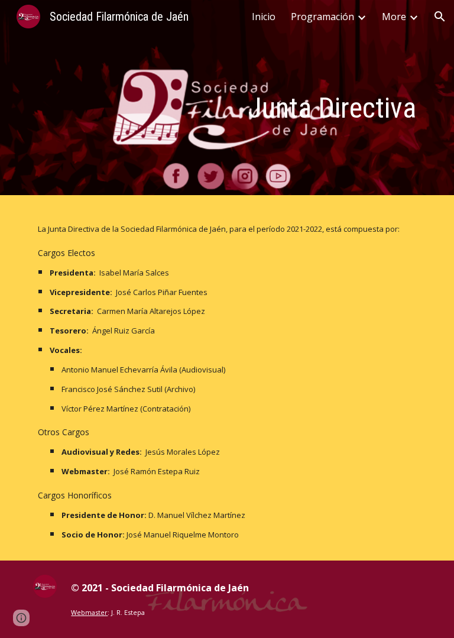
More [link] (394, 16)
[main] (293, 101)
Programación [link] (322, 16)
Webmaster (89, 612)
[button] (440, 16)
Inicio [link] (263, 16)
